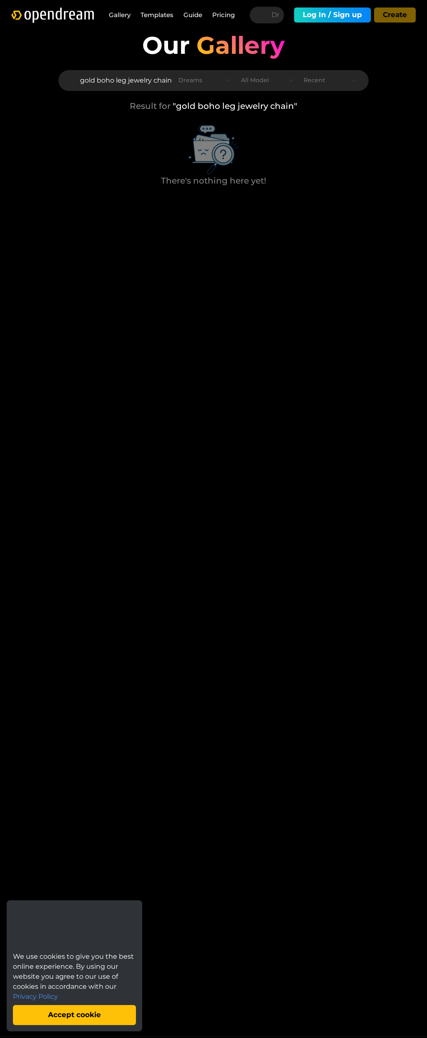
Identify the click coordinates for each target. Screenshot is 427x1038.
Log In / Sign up (332, 14)
